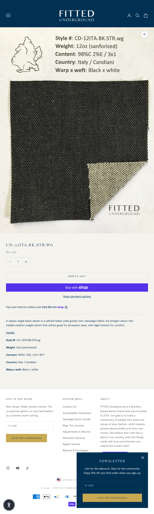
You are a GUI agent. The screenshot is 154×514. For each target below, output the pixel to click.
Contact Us (69, 406)
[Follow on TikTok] (27, 468)
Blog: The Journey (73, 425)
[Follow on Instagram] (8, 468)
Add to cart (77, 276)
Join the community (112, 497)
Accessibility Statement (77, 413)
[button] (9, 505)
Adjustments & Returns (77, 431)
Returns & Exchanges (75, 450)
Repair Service (71, 444)
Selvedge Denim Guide (76, 419)
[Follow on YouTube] (18, 468)
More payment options (77, 296)
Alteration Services (74, 438)
